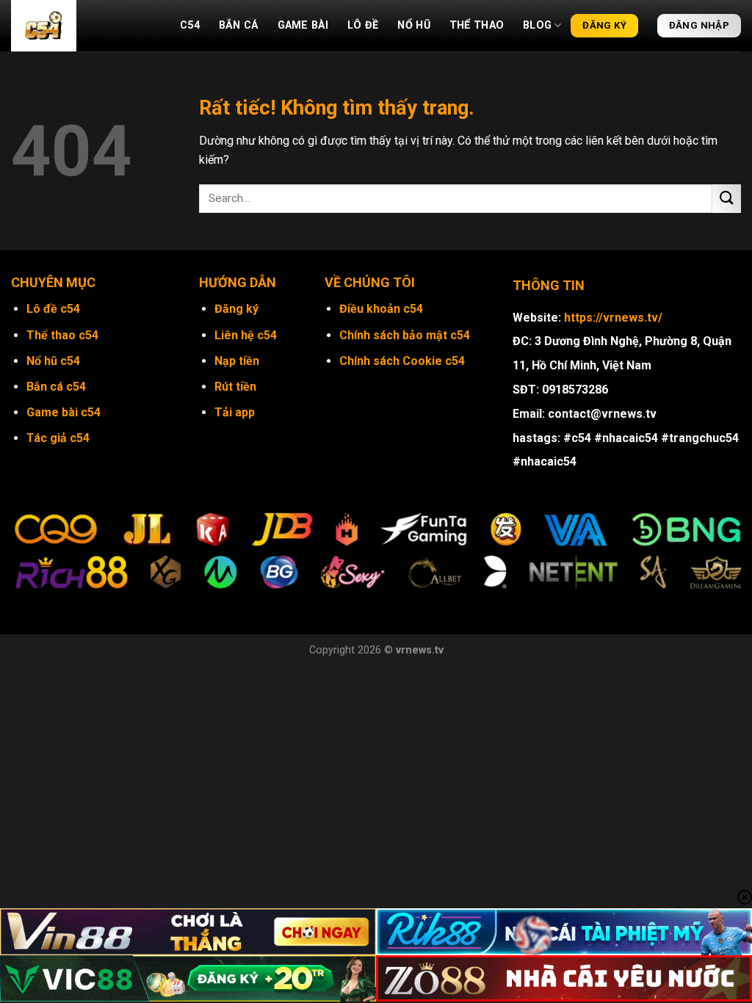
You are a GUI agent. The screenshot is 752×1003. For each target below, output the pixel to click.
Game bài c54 (63, 412)
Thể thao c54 (62, 335)
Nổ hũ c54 (53, 361)
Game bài (303, 25)
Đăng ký (236, 309)
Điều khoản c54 (381, 309)
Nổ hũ (413, 25)
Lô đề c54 (53, 309)
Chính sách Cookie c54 (402, 361)
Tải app (234, 412)
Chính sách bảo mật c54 (404, 335)
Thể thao (476, 25)
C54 (190, 25)
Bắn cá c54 (56, 387)
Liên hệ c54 (245, 335)
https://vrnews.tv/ (613, 318)
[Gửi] (726, 198)
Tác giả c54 (58, 438)
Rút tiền (235, 387)
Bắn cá (238, 25)
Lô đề (362, 25)
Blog (537, 25)
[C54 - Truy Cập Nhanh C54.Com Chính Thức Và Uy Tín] (84, 25)
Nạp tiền (236, 361)
